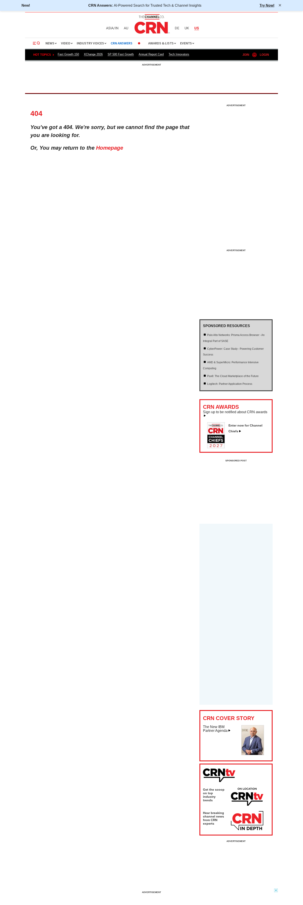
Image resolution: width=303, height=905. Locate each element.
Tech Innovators (179, 54)
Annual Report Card (151, 54)
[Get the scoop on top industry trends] (247, 797)
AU (126, 28)
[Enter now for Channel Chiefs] (218, 447)
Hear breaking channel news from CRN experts (213, 818)
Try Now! (267, 5)
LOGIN (264, 54)
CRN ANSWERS (121, 43)
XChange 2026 (93, 54)
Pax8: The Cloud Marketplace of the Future (233, 376)
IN (116, 28)
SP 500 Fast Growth (121, 54)
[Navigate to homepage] (151, 34)
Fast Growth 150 (68, 54)
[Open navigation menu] (36, 43)
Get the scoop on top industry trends (213, 795)
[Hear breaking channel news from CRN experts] (247, 821)
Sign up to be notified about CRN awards (235, 412)
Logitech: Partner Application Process (229, 383)
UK (187, 28)
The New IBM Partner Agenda (215, 728)
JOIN (245, 54)
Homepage (109, 148)
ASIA (110, 28)
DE (177, 28)
